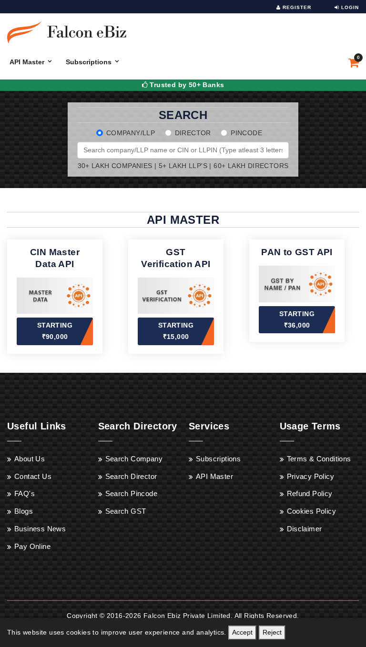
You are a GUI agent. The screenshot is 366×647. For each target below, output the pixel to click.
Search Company (134, 459)
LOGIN (349, 7)
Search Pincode (131, 493)
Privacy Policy (311, 476)
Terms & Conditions (319, 459)
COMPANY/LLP (130, 133)
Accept (242, 632)
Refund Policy (310, 493)
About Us (29, 459)
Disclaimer (304, 529)
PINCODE (246, 133)
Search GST (125, 511)
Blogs (23, 511)
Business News (40, 529)
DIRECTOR (193, 133)
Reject (272, 632)
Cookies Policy (311, 511)
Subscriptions (89, 62)
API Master (27, 62)
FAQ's (24, 493)
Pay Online (32, 546)
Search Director (131, 476)
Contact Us (32, 476)
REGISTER (296, 7)
